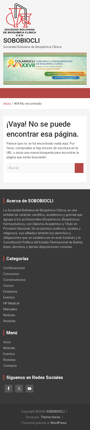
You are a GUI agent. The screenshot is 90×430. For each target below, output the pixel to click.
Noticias (9, 315)
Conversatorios (14, 280)
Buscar (79, 168)
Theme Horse (50, 417)
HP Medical (11, 303)
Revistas (9, 321)
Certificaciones (14, 268)
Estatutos (10, 291)
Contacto (10, 366)
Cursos (8, 286)
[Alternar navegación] (8, 93)
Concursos (11, 274)
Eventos (9, 297)
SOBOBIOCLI (21, 40)
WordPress (58, 423)
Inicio (7, 342)
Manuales (10, 309)
